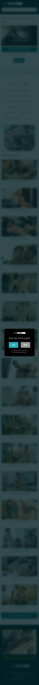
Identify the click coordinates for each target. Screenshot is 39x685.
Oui (13, 345)
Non (25, 345)
